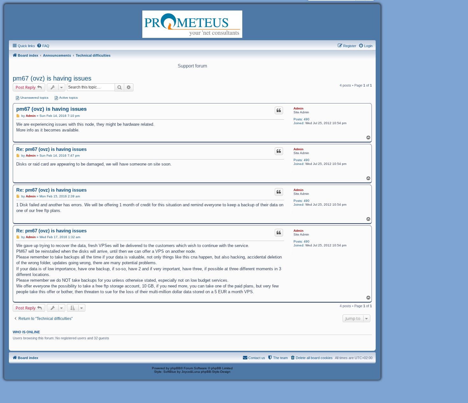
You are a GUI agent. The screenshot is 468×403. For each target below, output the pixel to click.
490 (306, 119)
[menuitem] (43, 46)
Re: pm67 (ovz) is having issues (51, 149)
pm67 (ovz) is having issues (52, 78)
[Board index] (192, 24)
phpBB (175, 368)
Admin (298, 108)
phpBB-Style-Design (215, 371)
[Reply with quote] (279, 110)
